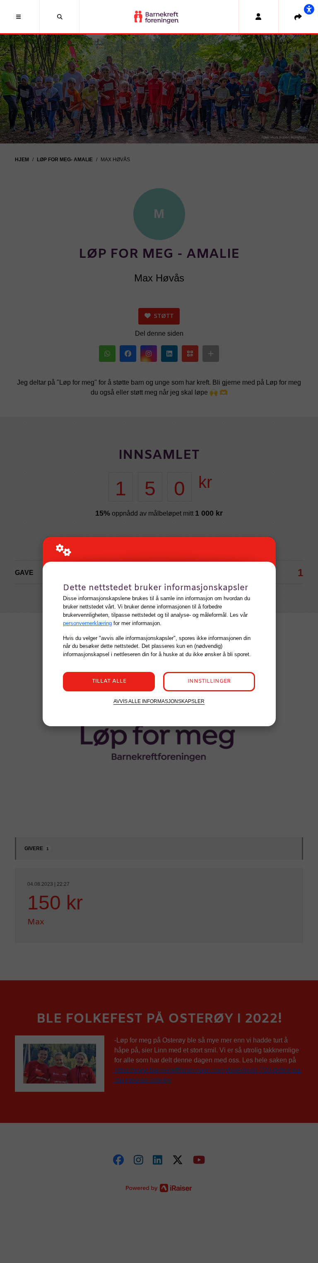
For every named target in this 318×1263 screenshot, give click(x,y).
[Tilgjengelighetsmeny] (309, 9)
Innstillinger (209, 681)
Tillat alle (109, 681)
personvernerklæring (87, 623)
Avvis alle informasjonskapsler (159, 701)
